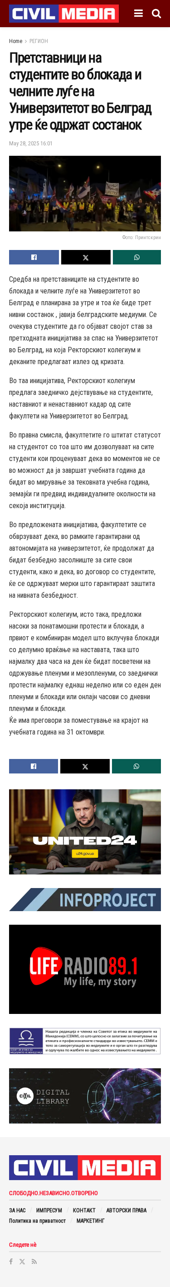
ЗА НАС (17, 1210)
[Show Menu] (138, 13)
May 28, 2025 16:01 (31, 143)
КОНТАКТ (84, 1210)
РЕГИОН (38, 41)
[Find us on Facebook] (11, 1262)
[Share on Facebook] (34, 257)
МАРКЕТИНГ (91, 1221)
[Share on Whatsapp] (137, 257)
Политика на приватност (37, 1221)
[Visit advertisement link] (85, 832)
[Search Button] (156, 13)
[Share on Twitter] (86, 257)
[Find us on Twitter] (22, 1262)
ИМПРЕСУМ (49, 1210)
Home (15, 41)
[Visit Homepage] (64, 14)
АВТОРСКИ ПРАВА (126, 1210)
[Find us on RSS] (34, 1262)
